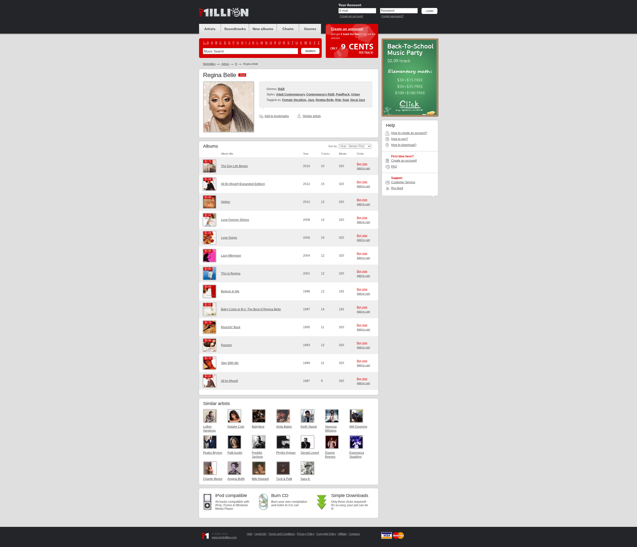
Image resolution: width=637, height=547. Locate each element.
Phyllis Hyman (286, 453)
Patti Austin (234, 453)
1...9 (206, 43)
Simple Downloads (349, 495)
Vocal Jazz (357, 100)
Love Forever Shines (235, 220)
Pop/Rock (343, 94)
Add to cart (363, 168)
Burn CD (279, 495)
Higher (225, 202)
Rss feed (397, 188)
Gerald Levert (310, 453)
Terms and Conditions (281, 533)
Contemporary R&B (320, 94)
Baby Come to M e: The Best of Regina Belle (251, 309)
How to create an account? (409, 133)
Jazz (311, 100)
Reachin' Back (230, 327)
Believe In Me (230, 291)
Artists (225, 63)
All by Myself (229, 381)
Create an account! (351, 16)
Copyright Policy (326, 533)
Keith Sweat (309, 426)
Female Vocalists (294, 100)
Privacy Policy (305, 533)
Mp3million (209, 63)
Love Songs (229, 237)
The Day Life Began (234, 166)
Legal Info (260, 533)
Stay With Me (230, 363)
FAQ (394, 166)
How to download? (404, 145)
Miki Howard (260, 479)
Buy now (362, 163)
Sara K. (306, 479)
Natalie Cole (235, 426)
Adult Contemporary (290, 94)
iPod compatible (231, 495)
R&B (281, 89)
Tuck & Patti (284, 479)
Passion (226, 345)
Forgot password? (392, 16)
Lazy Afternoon (231, 255)
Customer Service (403, 182)
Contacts (354, 533)
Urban (355, 94)
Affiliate (342, 533)
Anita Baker (284, 426)
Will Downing (358, 426)
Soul (345, 100)
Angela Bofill (236, 479)
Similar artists (312, 116)
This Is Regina (230, 273)
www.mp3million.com (224, 537)
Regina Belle (325, 100)
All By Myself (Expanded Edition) (243, 184)
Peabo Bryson (212, 453)
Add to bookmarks (277, 116)
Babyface (258, 426)
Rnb (338, 100)
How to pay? (399, 139)
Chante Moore (212, 479)
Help (249, 533)
